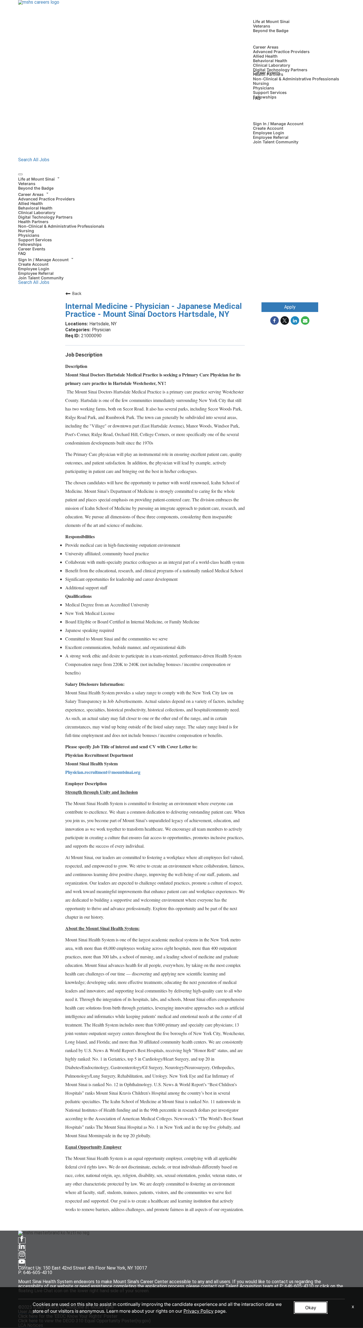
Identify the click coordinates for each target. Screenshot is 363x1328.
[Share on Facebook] (274, 320)
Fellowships (265, 97)
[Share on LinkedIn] (295, 320)
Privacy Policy (198, 1311)
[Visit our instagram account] (22, 1256)
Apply (290, 307)
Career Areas (265, 47)
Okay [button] (310, 1307)
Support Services (270, 92)
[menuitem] (181, 182)
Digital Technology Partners (280, 69)
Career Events (266, 72)
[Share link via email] (305, 320)
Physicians (263, 87)
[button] (181, 178)
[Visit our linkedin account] (22, 1248)
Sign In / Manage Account (278, 123)
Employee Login (268, 132)
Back (76, 293)
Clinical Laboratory (271, 65)
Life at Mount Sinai (271, 21)
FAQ (257, 98)
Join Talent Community (275, 141)
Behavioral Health (270, 60)
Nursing (261, 83)
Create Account (268, 128)
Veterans (261, 26)
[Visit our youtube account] (22, 1263)
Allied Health (265, 56)
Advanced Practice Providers (281, 51)
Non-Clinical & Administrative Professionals (296, 78)
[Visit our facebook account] (22, 1240)
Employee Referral (270, 137)
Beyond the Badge (270, 30)
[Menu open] (20, 174)
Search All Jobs (33, 159)
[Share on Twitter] (285, 320)
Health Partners (33, 221)
